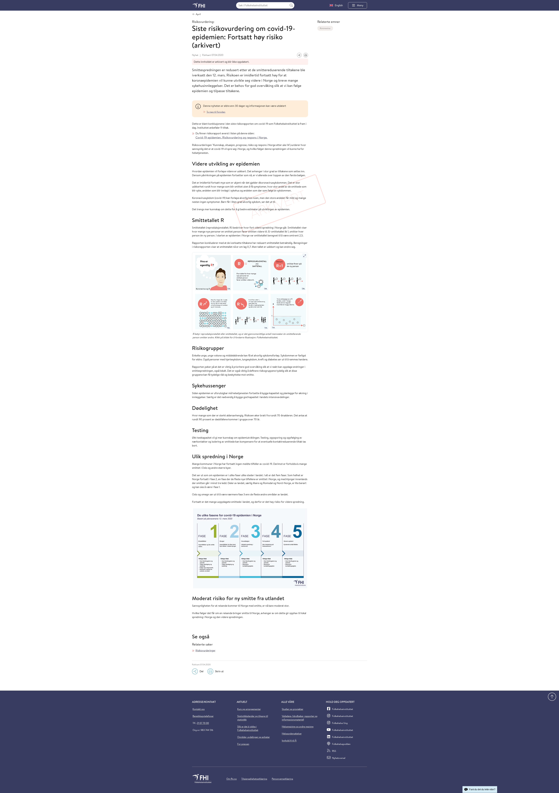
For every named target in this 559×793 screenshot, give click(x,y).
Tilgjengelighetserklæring (254, 778)
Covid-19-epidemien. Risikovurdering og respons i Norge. (231, 137)
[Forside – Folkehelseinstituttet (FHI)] (198, 5)
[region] (254, 109)
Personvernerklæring (282, 778)
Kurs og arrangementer (249, 709)
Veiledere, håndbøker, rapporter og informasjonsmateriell (299, 717)
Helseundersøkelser (292, 733)
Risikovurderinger (205, 650)
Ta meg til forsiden (216, 111)
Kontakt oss (199, 709)
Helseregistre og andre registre (297, 726)
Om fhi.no (231, 778)
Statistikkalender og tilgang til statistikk (252, 717)
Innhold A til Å (289, 740)
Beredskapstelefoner (203, 716)
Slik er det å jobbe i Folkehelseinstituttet (247, 728)
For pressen (243, 744)
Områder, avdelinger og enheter (253, 737)
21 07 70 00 (203, 723)
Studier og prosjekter (292, 709)
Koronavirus (325, 28)
